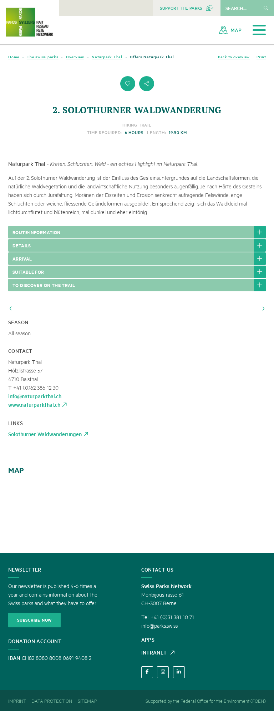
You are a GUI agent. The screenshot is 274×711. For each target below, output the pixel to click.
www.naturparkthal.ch (34, 404)
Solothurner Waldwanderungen (45, 434)
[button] (127, 83)
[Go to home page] (29, 22)
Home (13, 56)
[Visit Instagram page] (163, 672)
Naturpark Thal (107, 56)
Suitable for (28, 271)
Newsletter (24, 569)
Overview (75, 56)
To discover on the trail (43, 284)
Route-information (36, 232)
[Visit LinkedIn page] (179, 672)
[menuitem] (186, 8)
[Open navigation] (259, 30)
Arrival (22, 258)
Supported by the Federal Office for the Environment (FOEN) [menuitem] (206, 700)
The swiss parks (43, 56)
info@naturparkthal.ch (34, 396)
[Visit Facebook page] (147, 672)
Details (21, 245)
